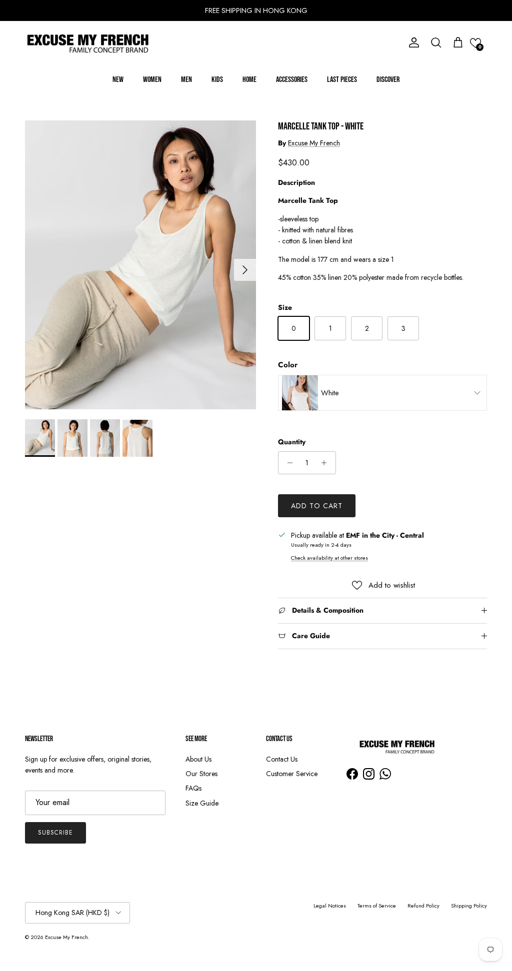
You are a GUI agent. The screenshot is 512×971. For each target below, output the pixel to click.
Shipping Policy (469, 906)
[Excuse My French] (87, 43)
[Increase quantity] (327, 463)
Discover (388, 79)
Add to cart (316, 506)
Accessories (292, 79)
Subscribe (55, 832)
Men (186, 79)
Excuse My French (314, 143)
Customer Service (292, 774)
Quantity (292, 442)
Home (249, 79)
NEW (118, 79)
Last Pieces (342, 79)
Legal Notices (330, 906)
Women (152, 79)
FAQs (194, 788)
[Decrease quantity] (287, 463)
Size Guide (202, 803)
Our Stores (202, 774)
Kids (217, 79)
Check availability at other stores (329, 558)
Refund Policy (424, 906)
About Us (199, 759)
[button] (475, 42)
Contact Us (282, 759)
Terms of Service (377, 906)
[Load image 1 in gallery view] (140, 264)
